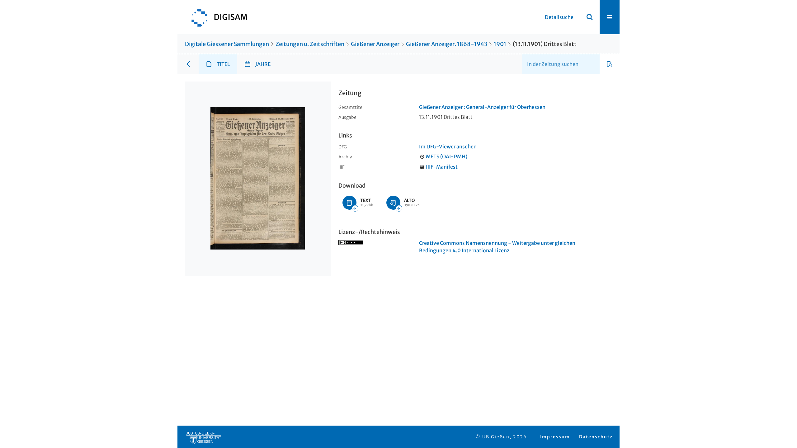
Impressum (555, 437)
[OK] (590, 17)
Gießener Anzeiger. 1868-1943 (446, 44)
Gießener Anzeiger (375, 44)
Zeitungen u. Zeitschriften (310, 44)
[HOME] (216, 17)
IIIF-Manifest (442, 167)
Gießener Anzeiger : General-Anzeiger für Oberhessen (482, 107)
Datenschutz (596, 437)
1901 (500, 44)
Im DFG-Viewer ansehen (448, 146)
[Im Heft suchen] (610, 64)
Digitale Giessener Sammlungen (227, 44)
